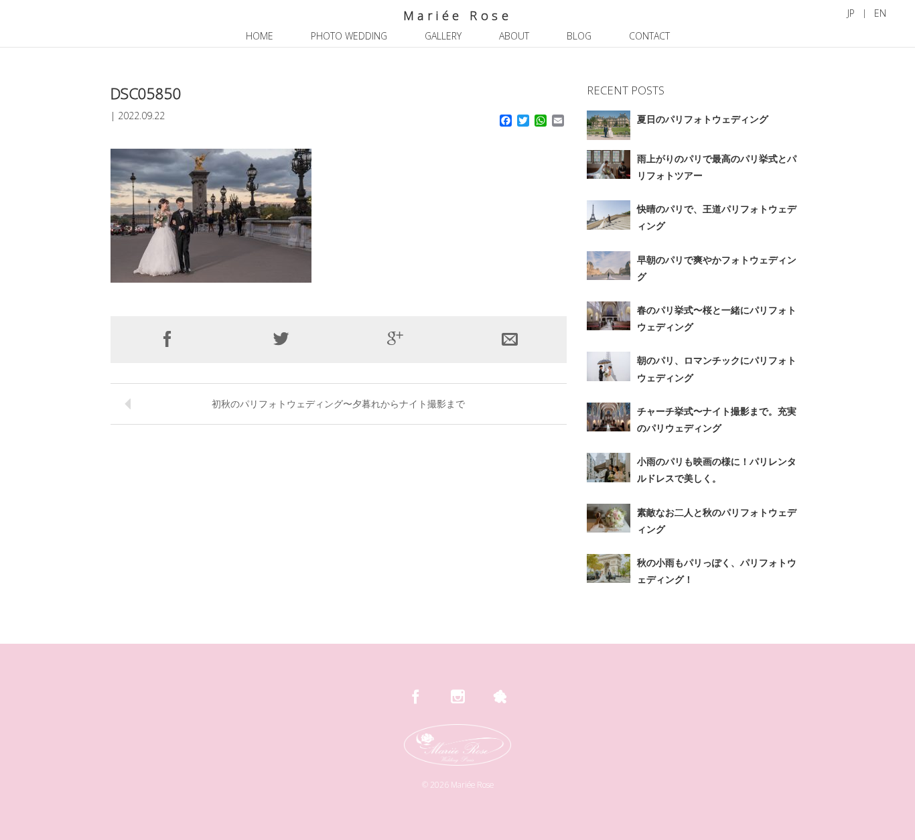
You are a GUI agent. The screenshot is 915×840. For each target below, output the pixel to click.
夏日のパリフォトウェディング (702, 119)
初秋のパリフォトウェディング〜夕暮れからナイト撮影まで (338, 403)
